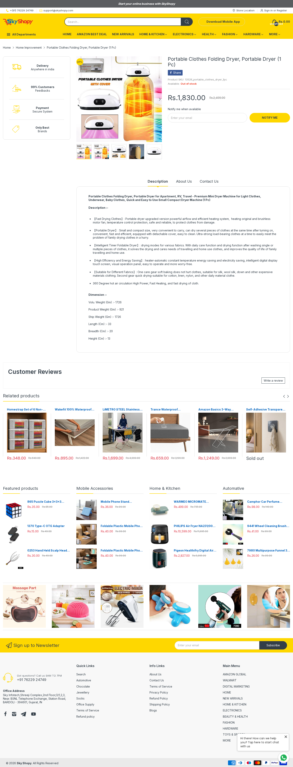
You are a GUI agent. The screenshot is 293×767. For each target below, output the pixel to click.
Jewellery (82, 692)
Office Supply (85, 704)
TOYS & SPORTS (234, 734)
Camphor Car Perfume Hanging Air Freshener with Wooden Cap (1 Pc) (266, 502)
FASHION (229, 722)
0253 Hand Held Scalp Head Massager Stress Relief (47, 550)
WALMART (230, 680)
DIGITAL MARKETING (236, 686)
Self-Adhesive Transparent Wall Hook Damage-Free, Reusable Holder (265, 409)
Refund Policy (158, 698)
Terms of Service (87, 710)
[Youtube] (33, 714)
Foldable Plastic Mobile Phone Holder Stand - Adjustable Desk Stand (122, 526)
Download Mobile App (223, 22)
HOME (227, 692)
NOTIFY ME (270, 117)
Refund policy (85, 716)
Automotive (83, 680)
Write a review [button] (273, 380)
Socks (80, 698)
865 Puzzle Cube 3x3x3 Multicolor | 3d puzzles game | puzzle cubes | (48, 502)
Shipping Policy (159, 704)
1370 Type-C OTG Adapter (46, 526)
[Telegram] (24, 714)
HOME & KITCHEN (234, 704)
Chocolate (83, 686)
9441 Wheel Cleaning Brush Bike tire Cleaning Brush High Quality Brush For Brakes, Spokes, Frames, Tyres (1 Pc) (268, 526)
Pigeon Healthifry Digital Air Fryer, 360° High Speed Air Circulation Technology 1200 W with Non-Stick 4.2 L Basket (194, 550)
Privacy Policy (158, 692)
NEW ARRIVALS (233, 698)
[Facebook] (5, 714)
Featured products (20, 488)
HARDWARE (230, 728)
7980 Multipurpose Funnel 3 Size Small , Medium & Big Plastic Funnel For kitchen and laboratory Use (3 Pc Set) (268, 550)
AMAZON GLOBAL (234, 674)
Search (81, 674)
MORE (227, 740)
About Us (155, 674)
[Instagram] (14, 714)
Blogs (153, 710)
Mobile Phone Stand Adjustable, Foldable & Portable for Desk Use (117, 502)
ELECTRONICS (232, 710)
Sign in (268, 10)
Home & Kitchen (164, 488)
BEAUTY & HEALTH (235, 716)
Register (282, 10)
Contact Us (156, 680)
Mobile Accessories (94, 488)
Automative (233, 488)
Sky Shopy (24, 763)
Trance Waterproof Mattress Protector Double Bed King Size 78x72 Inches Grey (170, 409)
